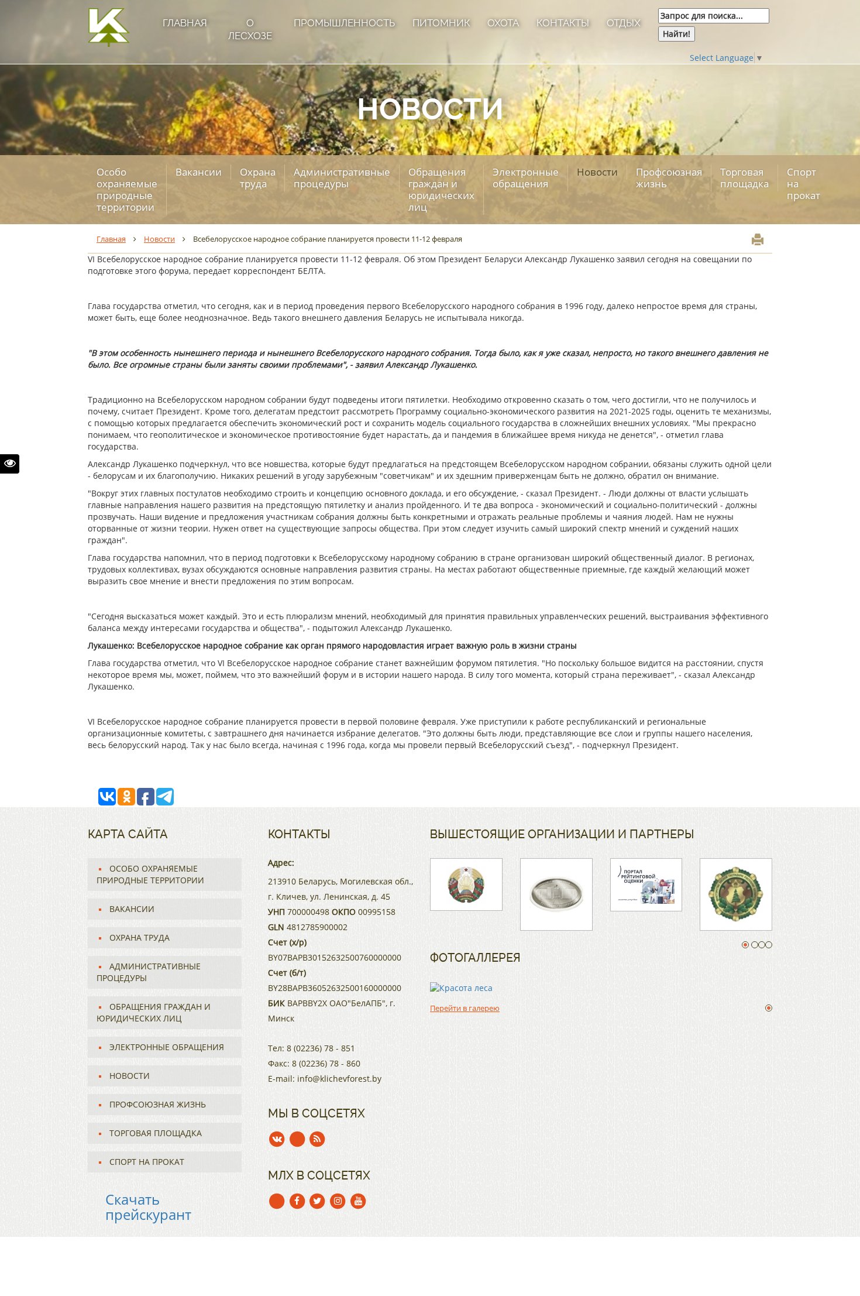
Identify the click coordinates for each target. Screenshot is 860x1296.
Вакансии (199, 172)
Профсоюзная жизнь (669, 177)
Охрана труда (258, 177)
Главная (185, 23)
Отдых (624, 23)
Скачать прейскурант (148, 1206)
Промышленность (344, 23)
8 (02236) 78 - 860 (326, 1063)
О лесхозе (250, 29)
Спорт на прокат (803, 183)
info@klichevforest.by (339, 1078)
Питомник (441, 23)
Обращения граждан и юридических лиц (441, 189)
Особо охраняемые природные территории (127, 189)
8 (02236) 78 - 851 (321, 1048)
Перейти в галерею (465, 1008)
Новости (597, 172)
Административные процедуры (342, 177)
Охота (503, 23)
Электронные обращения (526, 177)
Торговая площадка (744, 177)
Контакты (562, 23)
